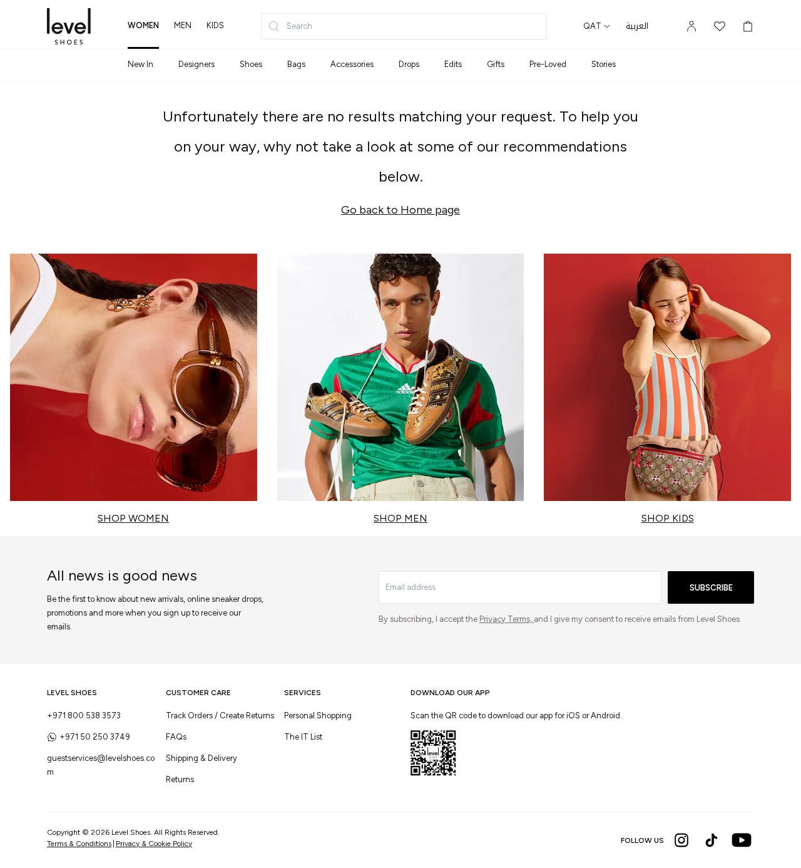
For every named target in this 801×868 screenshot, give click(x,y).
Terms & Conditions (79, 843)
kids (215, 25)
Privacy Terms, (506, 619)
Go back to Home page (400, 210)
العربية (637, 26)
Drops (409, 64)
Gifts (495, 64)
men (182, 25)
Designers (196, 64)
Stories (603, 64)
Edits (453, 64)
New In (140, 64)
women (143, 25)
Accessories (352, 64)
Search (299, 26)
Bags (296, 64)
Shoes (251, 64)
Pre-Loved (547, 64)
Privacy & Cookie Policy (154, 843)
